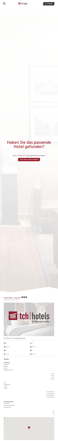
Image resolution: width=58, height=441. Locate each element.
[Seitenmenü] (4, 3)
